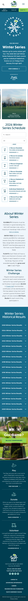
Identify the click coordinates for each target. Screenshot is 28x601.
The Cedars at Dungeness (16, 150)
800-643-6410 (17, 571)
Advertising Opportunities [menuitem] (14, 582)
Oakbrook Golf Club (15, 199)
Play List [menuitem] (14, 10)
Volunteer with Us (13, 548)
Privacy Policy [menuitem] (14, 598)
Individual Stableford (16, 189)
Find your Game (13, 486)
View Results (13, 152)
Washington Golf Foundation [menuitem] (14, 589)
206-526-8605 (16, 569)
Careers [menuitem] (14, 585)
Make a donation (13, 517)
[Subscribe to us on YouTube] (18, 574)
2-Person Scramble (16, 156)
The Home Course (14, 157)
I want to (23, 10)
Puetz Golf (10, 286)
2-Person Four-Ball (15, 197)
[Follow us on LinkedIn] (15, 574)
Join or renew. (14, 232)
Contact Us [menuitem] (14, 579)
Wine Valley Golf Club (15, 183)
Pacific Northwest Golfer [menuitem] (14, 592)
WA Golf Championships (14, 440)
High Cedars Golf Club (15, 173)
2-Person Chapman (16, 164)
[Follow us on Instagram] (13, 574)
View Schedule (13, 69)
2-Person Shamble (15, 148)
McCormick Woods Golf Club (17, 191)
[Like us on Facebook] (10, 574)
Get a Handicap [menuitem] (4, 10)
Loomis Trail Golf (14, 165)
